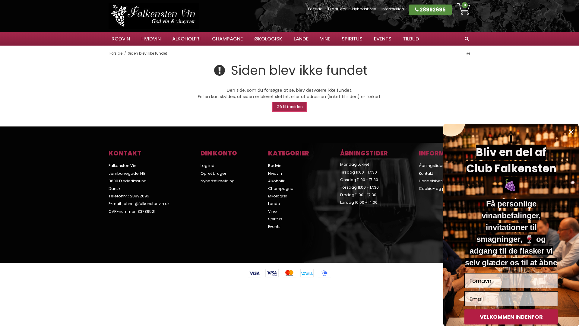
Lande (301, 38)
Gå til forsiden (290, 106)
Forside (315, 8)
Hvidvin (151, 38)
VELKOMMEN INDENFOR (511, 317)
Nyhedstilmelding (218, 181)
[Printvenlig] (468, 53)
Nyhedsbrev (364, 8)
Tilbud (411, 38)
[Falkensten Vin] (154, 16)
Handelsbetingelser (438, 181)
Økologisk (268, 38)
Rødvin (121, 38)
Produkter (337, 8)
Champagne (227, 38)
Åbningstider (431, 165)
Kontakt (426, 173)
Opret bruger (213, 173)
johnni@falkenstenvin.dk (146, 203)
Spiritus (352, 38)
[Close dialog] (571, 131)
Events (382, 38)
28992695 (432, 9)
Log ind (207, 165)
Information (392, 8)
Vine (325, 38)
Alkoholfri (186, 38)
